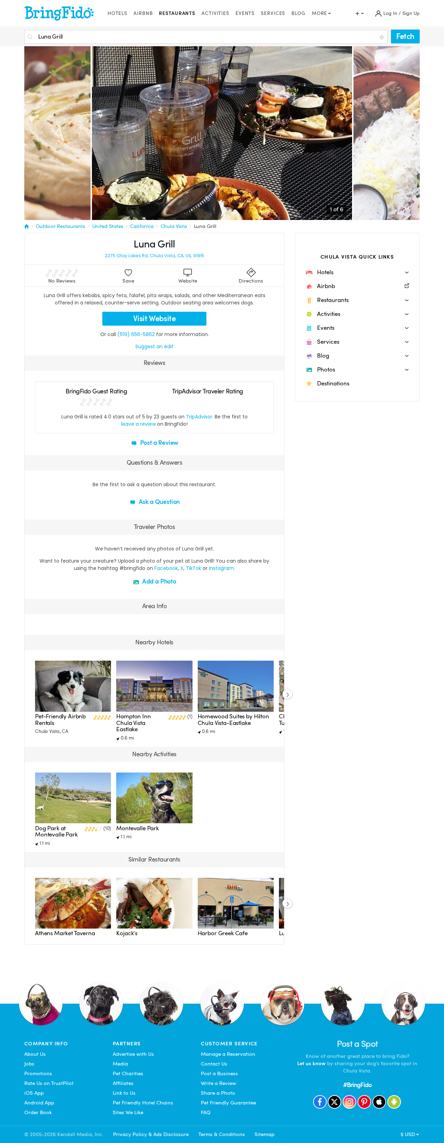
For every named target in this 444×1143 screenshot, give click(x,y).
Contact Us (214, 1063)
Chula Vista (174, 226)
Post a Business (219, 1073)
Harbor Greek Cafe (223, 933)
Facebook (166, 568)
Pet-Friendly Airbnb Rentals (60, 719)
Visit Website (154, 318)
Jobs (29, 1063)
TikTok (193, 568)
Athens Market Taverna (65, 933)
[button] (357, 272)
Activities (215, 13)
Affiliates (123, 1083)
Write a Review (218, 1083)
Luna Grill (205, 226)
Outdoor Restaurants (60, 226)
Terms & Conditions (221, 1134)
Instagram (221, 568)
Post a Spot (357, 1043)
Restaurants (177, 13)
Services (273, 13)
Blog (298, 13)
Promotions (38, 1073)
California (142, 226)
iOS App (34, 1092)
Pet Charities (128, 1073)
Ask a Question (158, 502)
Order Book (38, 1112)
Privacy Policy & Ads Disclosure (151, 1134)
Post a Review (159, 443)
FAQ (206, 1112)
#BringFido (357, 1085)
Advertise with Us (133, 1054)
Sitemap (264, 1134)
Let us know (311, 1063)
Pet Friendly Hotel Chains (143, 1102)
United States (107, 226)
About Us (35, 1054)
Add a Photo (158, 581)
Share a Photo (218, 1092)
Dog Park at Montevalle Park (56, 831)
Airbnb (143, 13)
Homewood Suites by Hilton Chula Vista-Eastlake (233, 719)
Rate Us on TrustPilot (49, 1083)
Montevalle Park (137, 828)
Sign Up (411, 13)
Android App (39, 1102)
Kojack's (126, 933)
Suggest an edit (154, 346)
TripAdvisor (199, 416)
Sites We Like (128, 1112)
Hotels (117, 13)
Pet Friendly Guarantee (228, 1102)
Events (245, 13)
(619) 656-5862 (136, 334)
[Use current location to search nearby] (382, 37)
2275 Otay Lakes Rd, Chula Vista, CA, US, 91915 (154, 256)
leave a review (138, 424)
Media (120, 1063)
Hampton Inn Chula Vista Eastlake (133, 723)
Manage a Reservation (228, 1054)
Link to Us (124, 1092)
